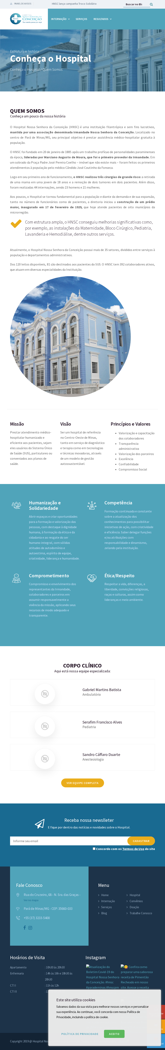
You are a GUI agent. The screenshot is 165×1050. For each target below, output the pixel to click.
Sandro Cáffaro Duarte (101, 754)
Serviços (81, 19)
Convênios (136, 901)
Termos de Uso (133, 849)
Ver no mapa (31, 900)
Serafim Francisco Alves (102, 722)
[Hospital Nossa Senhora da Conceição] (26, 18)
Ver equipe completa (83, 783)
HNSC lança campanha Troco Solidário (74, 3)
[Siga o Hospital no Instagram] (30, 928)
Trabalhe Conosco (141, 913)
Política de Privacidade (79, 1034)
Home (105, 895)
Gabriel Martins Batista (101, 689)
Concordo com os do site (125, 849)
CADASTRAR (141, 841)
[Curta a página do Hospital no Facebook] (24, 928)
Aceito (114, 1034)
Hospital (135, 895)
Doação (134, 907)
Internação (58, 19)
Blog (104, 913)
